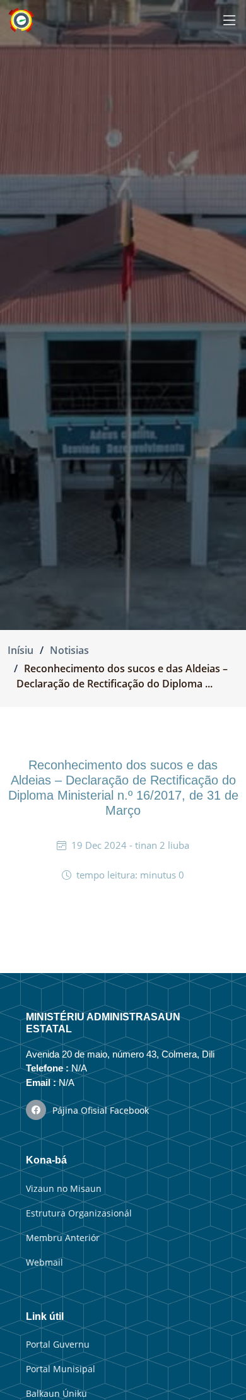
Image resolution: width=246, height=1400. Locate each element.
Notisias (69, 650)
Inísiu (20, 650)
